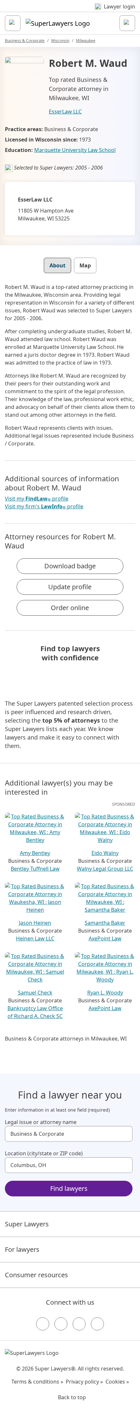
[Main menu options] (13, 23)
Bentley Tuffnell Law (35, 868)
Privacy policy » (84, 1381)
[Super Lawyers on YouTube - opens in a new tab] (79, 1323)
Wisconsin (60, 40)
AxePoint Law (105, 938)
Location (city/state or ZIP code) (44, 1153)
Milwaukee (85, 40)
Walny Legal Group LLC (105, 868)
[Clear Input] (125, 1134)
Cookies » (117, 1381)
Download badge (70, 566)
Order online (70, 607)
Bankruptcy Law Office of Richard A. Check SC (35, 1012)
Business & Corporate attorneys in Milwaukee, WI (66, 1038)
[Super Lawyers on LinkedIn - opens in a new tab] (97, 1323)
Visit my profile (36, 498)
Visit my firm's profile (44, 506)
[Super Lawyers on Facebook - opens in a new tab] (42, 1323)
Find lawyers (69, 1188)
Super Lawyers (27, 1224)
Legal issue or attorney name (41, 1122)
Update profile (69, 586)
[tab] (57, 265)
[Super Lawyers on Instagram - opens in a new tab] (60, 1323)
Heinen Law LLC (35, 938)
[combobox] (69, 1134)
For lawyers (22, 1249)
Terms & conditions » (37, 1381)
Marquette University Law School (75, 150)
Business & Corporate (25, 40)
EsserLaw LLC (65, 111)
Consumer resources (36, 1274)
